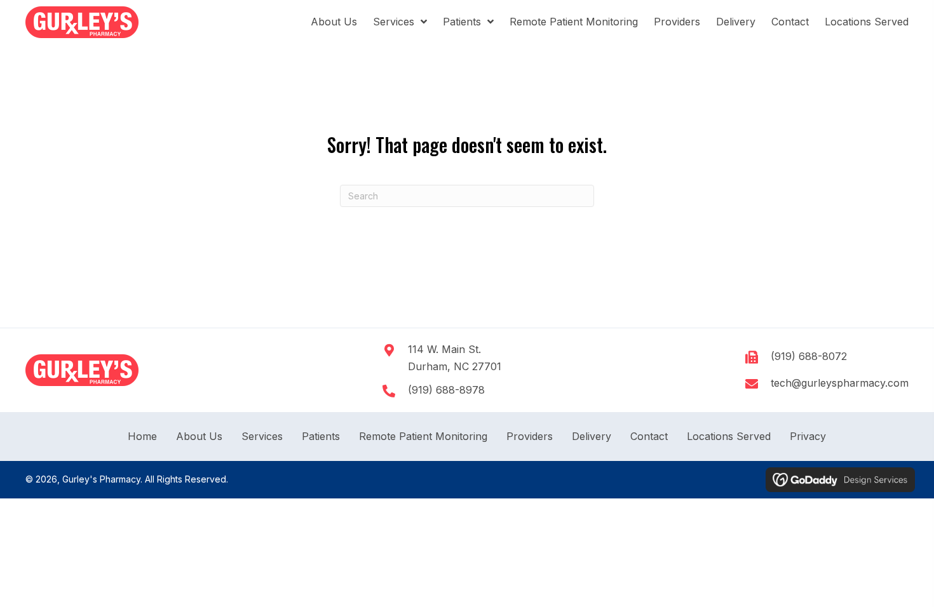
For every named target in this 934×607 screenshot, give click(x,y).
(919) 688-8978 (446, 390)
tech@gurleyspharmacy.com (840, 383)
